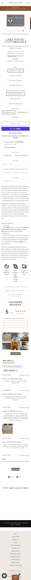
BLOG (15, 542)
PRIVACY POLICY (15, 562)
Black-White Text (15, 99)
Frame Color (15, 109)
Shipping (9, 61)
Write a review (15, 353)
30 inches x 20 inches (15, 80)
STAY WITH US (15, 551)
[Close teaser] (19, 574)
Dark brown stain (22, 112)
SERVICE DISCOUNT (15, 554)
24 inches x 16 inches (15, 75)
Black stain (15, 117)
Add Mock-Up (15, 152)
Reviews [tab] (8, 361)
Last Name (15, 160)
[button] (6, 337)
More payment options (15, 133)
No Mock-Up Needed (21, 155)
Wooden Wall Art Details (15, 287)
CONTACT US (15, 548)
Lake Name (15, 177)
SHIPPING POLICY (15, 557)
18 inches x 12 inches (15, 70)
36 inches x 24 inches (15, 85)
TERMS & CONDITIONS (15, 565)
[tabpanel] (15, 418)
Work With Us (15, 571)
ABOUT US (15, 539)
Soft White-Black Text (15, 104)
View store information (9, 147)
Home (3, 34)
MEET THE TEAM (15, 545)
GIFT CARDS (15, 537)
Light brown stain (9, 112)
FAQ (15, 534)
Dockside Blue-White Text (15, 94)
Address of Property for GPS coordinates (15, 169)
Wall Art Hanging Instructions (15, 295)
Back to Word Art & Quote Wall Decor (16, 523)
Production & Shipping (15, 290)
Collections (9, 34)
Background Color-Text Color (15, 90)
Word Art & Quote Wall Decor (21, 34)
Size (15, 67)
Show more (15, 469)
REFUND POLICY (15, 559)
